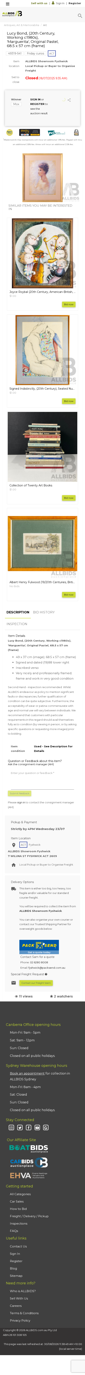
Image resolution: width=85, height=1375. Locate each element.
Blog (13, 1268)
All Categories (20, 1194)
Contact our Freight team (36, 982)
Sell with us (39, 3)
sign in (21, 802)
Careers (16, 1306)
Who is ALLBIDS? (23, 1291)
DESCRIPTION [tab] (18, 612)
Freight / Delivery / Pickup (29, 1216)
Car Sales (17, 1201)
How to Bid (18, 1209)
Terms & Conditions (24, 1313)
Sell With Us (19, 1298)
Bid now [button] (69, 304)
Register (75, 3)
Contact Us (18, 1246)
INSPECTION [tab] (17, 624)
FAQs (14, 1231)
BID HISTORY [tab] (44, 612)
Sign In (60, 3)
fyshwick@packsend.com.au (46, 967)
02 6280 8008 (39, 962)
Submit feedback (19, 793)
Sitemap (16, 1276)
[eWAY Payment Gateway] (29, 132)
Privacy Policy (20, 1320)
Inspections (18, 1223)
